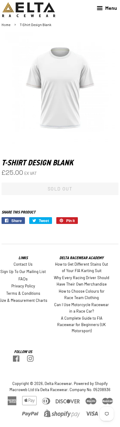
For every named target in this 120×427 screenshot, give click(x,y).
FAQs (23, 278)
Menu (110, 8)
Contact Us (23, 264)
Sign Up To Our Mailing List (23, 271)
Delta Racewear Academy (81, 257)
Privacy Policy (23, 285)
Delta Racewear (58, 383)
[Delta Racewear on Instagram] (30, 359)
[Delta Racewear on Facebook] (16, 359)
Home (6, 25)
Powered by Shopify (91, 383)
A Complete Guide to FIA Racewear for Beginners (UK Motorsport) (81, 324)
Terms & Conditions (23, 293)
